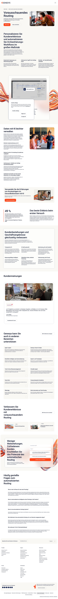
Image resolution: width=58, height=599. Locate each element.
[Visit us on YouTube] (10, 587)
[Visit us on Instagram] (4, 587)
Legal (21, 577)
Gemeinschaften (22, 554)
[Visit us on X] (6, 587)
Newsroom (22, 575)
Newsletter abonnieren (41, 587)
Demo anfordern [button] (15, 24)
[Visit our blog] (12, 587)
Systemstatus (22, 558)
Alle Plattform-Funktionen (5, 552)
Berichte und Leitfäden (42, 550)
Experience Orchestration (43, 558)
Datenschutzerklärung (28, 594)
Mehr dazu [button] (7, 24)
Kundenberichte (41, 560)
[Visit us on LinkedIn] (3, 587)
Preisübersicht (3, 554)
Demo (2, 555)
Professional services (23, 552)
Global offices (22, 569)
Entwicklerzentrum (23, 556)
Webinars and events (42, 552)
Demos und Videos (42, 551)
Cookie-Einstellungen (40, 593)
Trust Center (22, 573)
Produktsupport (22, 551)
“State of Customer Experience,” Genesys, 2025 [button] (13, 221)
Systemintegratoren (4, 570)
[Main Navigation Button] (55, 3)
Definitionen (41, 562)
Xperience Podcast (42, 555)
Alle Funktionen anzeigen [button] (47, 333)
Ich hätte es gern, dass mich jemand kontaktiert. (39, 456)
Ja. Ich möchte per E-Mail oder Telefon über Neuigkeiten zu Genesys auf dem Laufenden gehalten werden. (41, 452)
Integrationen (3, 551)
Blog (40, 554)
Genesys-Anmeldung (23, 550)
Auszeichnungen (22, 574)
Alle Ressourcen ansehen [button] (47, 412)
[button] (40, 459)
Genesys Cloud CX (4, 550)
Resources (41, 556)
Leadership (22, 570)
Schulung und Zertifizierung (24, 555)
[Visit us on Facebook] (8, 587)
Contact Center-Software (43, 559)
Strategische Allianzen (4, 569)
